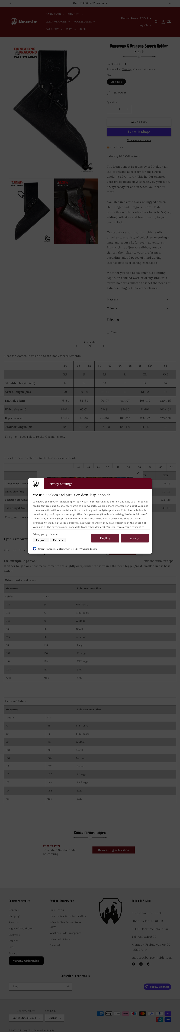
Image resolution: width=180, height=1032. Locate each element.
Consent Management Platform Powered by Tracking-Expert (67, 549)
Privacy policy (40, 534)
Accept (134, 538)
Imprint (54, 534)
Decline (105, 538)
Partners (58, 540)
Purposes (41, 540)
